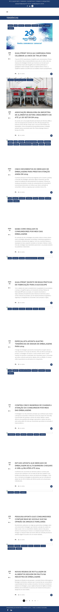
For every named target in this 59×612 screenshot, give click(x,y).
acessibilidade (11, 434)
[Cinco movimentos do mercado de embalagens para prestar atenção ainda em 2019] (29, 152)
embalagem (21, 25)
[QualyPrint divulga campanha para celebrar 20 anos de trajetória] (29, 36)
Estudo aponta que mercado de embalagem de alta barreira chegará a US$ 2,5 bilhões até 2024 (33, 465)
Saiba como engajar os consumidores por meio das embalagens (29, 231)
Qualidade (47, 25)
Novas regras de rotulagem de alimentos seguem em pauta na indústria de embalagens (30, 574)
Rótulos (41, 144)
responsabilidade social (25, 144)
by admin (22, 73)
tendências (10, 28)
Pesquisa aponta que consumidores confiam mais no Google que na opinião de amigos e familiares (33, 519)
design (15, 25)
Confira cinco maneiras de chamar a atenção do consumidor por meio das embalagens (33, 407)
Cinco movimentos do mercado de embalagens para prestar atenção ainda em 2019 (32, 171)
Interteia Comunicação (23, 607)
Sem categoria (11, 548)
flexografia (34, 25)
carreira (10, 25)
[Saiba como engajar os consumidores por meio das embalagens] (29, 210)
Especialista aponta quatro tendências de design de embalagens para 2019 (33, 343)
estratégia (28, 25)
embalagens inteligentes (20, 79)
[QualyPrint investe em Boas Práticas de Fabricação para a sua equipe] (29, 267)
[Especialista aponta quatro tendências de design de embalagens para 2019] (29, 322)
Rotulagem (35, 144)
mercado (41, 25)
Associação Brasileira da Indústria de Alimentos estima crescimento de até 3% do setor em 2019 (33, 114)
